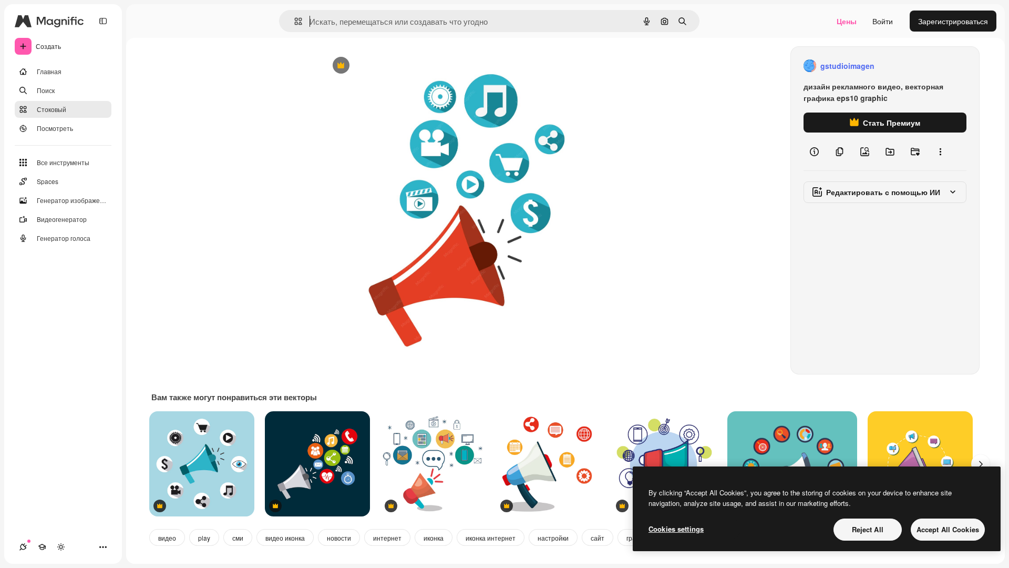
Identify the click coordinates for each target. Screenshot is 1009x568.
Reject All (867, 529)
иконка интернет (491, 537)
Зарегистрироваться (953, 21)
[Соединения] (23, 547)
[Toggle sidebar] (103, 21)
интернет (387, 537)
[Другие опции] (940, 151)
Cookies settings (676, 529)
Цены (847, 21)
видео (167, 537)
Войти (882, 21)
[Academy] (42, 547)
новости (339, 537)
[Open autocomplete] (294, 21)
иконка (434, 537)
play (204, 537)
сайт (597, 537)
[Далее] (980, 463)
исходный (392, 66)
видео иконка (285, 537)
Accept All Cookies (948, 529)
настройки (553, 537)
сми (237, 537)
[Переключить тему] (61, 547)
